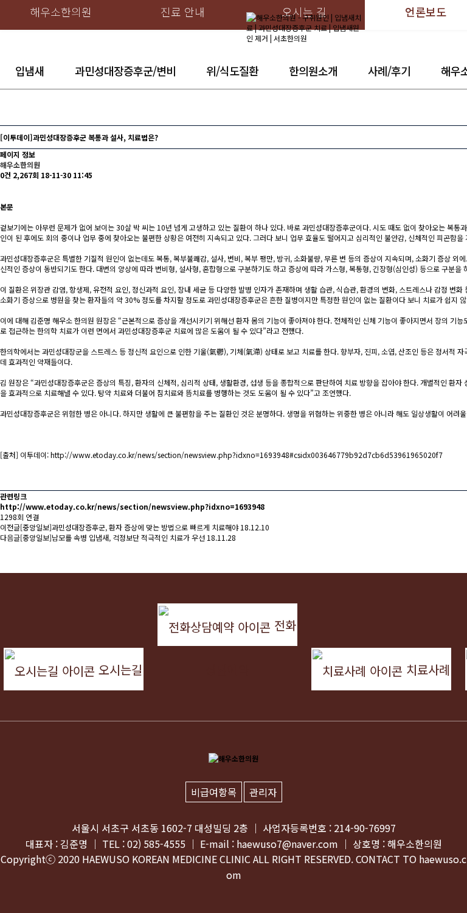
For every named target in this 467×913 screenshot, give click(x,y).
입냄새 (29, 70)
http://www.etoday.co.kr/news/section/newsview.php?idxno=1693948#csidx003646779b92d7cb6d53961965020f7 (246, 455)
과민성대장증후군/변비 (125, 70)
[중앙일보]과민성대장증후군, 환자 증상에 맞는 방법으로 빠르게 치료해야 (129, 527)
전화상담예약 (251, 631)
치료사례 (426, 669)
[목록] (6, 190)
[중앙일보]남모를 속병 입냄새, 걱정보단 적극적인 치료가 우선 (112, 537)
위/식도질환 (232, 70)
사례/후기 (389, 70)
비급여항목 (214, 792)
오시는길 (118, 669)
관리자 (263, 792)
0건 (5, 175)
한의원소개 (313, 70)
